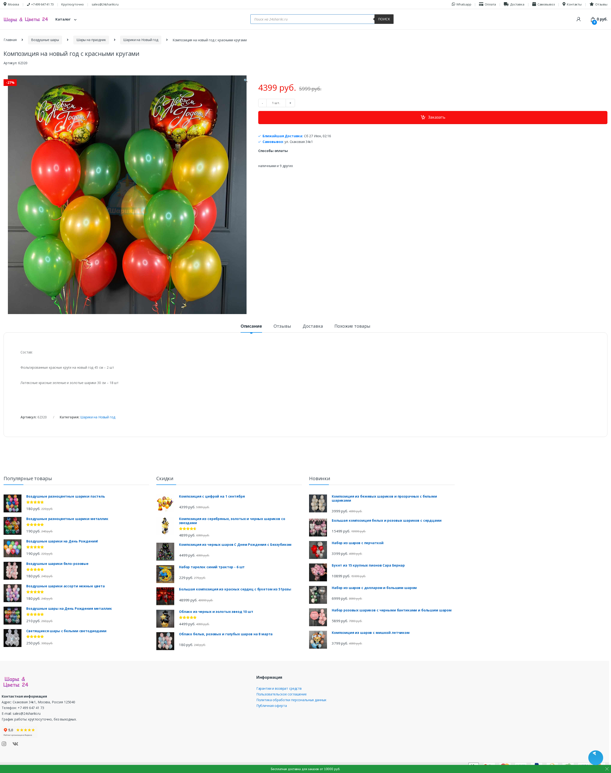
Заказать (436, 117)
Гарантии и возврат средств (279, 688)
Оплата (490, 4)
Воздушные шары (45, 39)
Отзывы (601, 4)
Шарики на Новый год (140, 39)
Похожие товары (352, 326)
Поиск (384, 19)
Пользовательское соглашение (281, 694)
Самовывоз (546, 4)
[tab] (251, 328)
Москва (13, 4)
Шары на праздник (91, 39)
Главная (10, 39)
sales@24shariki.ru (105, 4)
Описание (251, 326)
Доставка (517, 4)
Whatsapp (463, 4)
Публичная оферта (271, 705)
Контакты (574, 4)
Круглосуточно (72, 4)
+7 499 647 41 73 (42, 4)
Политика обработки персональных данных (291, 700)
